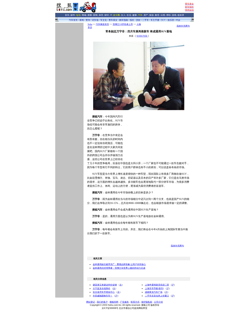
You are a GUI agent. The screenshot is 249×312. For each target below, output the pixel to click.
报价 (132, 20)
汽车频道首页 (102, 24)
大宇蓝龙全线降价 (101, 288)
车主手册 (155, 20)
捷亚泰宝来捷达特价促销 (105, 285)
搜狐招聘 (114, 302)
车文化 (103, 20)
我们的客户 (102, 302)
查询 (88, 20)
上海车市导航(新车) (154, 288)
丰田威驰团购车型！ (102, 295)
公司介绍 (158, 302)
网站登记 (90, 302)
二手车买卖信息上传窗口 (157, 295)
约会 (178, 20)
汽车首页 (73, 20)
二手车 (145, 20)
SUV (163, 20)
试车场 (95, 20)
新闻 (81, 20)
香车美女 (113, 20)
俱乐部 (171, 20)
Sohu (90, 24)
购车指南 (123, 20)
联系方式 (135, 302)
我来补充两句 (183, 26)
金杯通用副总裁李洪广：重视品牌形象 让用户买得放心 (119, 264)
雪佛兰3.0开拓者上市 (123, 24)
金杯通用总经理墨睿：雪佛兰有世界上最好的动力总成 (119, 268)
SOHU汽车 (142, 36)
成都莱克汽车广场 (153, 292)
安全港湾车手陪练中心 (104, 292)
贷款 (138, 20)
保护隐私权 (146, 302)
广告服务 (124, 302)
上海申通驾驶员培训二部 (157, 285)
